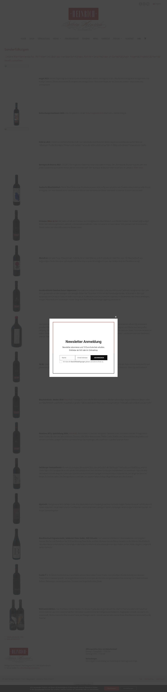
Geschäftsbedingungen (78, 362)
